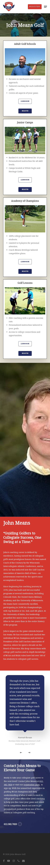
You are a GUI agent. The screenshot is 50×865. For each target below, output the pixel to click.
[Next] (29, 752)
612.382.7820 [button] (10, 824)
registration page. (32, 784)
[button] (45, 6)
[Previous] (21, 752)
